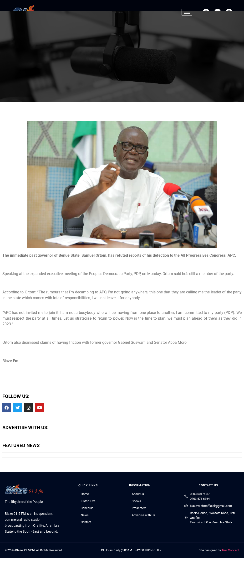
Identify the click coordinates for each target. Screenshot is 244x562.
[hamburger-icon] (187, 12)
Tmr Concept (230, 550)
